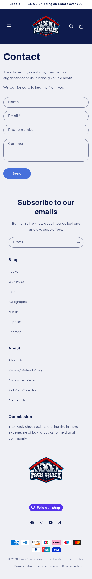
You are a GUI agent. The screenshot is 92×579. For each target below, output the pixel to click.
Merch (13, 312)
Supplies (15, 322)
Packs (13, 271)
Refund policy (75, 559)
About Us (16, 360)
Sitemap (15, 332)
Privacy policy (23, 566)
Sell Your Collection (23, 390)
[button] (9, 26)
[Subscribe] (78, 242)
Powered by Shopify (48, 559)
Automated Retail (22, 380)
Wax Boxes (17, 281)
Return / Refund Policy (26, 370)
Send (17, 173)
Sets (12, 291)
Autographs (18, 302)
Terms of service (47, 566)
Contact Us (17, 400)
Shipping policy (72, 566)
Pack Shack (27, 559)
